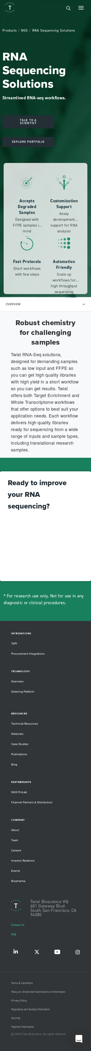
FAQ (13, 934)
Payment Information (22, 1027)
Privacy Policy (19, 1000)
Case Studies (19, 744)
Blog (14, 764)
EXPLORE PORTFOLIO (28, 142)
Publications (19, 754)
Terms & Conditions (22, 983)
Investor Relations (23, 861)
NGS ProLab (19, 792)
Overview (17, 681)
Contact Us (18, 925)
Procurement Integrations (28, 654)
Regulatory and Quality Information (30, 1009)
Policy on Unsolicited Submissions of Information (38, 992)
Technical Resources (24, 724)
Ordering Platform (22, 692)
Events (15, 871)
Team (14, 840)
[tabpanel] (45, 385)
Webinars (17, 734)
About (15, 830)
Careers (16, 850)
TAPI (14, 643)
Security (15, 1018)
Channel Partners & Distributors (31, 802)
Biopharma (18, 881)
